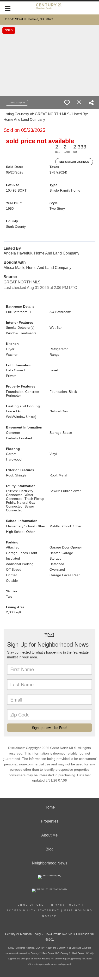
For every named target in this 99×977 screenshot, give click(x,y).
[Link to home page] (49, 7)
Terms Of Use (29, 905)
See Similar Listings (74, 161)
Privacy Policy (65, 905)
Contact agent (17, 102)
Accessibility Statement (33, 910)
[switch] (67, 103)
